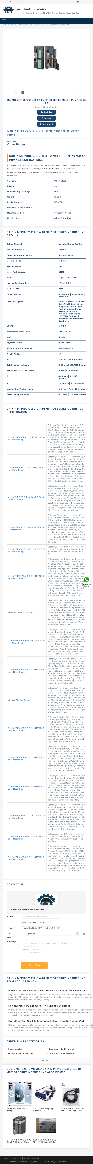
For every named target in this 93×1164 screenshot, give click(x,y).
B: (8, 359)
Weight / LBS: (13, 354)
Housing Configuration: (18, 283)
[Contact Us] (86, 582)
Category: (12, 181)
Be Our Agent (46, 124)
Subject (11, 928)
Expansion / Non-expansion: (20, 255)
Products (12, 25)
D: (8, 376)
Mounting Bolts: (14, 261)
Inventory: (12, 186)
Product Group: (14, 202)
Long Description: (15, 302)
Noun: (9, 337)
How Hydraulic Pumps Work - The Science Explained (39, 1006)
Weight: (10, 197)
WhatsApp (46, 118)
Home (5, 25)
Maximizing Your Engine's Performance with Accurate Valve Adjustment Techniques (49, 990)
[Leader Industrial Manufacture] (9, 9)
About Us (7, 1158)
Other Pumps (23, 25)
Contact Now (47, 112)
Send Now (34, 965)
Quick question (10, 935)
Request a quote (15, 2)
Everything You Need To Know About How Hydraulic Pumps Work (46, 1021)
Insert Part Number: (16, 272)
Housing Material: (15, 250)
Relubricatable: (14, 266)
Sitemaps (35, 1158)
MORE (45, 1061)
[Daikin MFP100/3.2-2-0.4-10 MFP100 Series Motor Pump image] (46, 59)
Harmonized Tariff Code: (18, 332)
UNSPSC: (11, 326)
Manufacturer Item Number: (20, 348)
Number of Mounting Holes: (20, 207)
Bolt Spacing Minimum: (18, 395)
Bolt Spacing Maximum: (18, 365)
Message (11, 942)
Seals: (9, 278)
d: (7, 384)
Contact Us (17, 1158)
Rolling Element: (15, 244)
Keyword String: (14, 343)
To (10, 922)
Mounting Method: (15, 213)
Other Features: (14, 294)
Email (10, 917)
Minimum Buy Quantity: (18, 191)
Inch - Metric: (13, 289)
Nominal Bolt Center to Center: (21, 389)
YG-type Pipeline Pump (18, 700)
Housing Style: (14, 218)
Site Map (26, 1158)
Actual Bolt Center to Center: (21, 371)
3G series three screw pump (21, 612)
